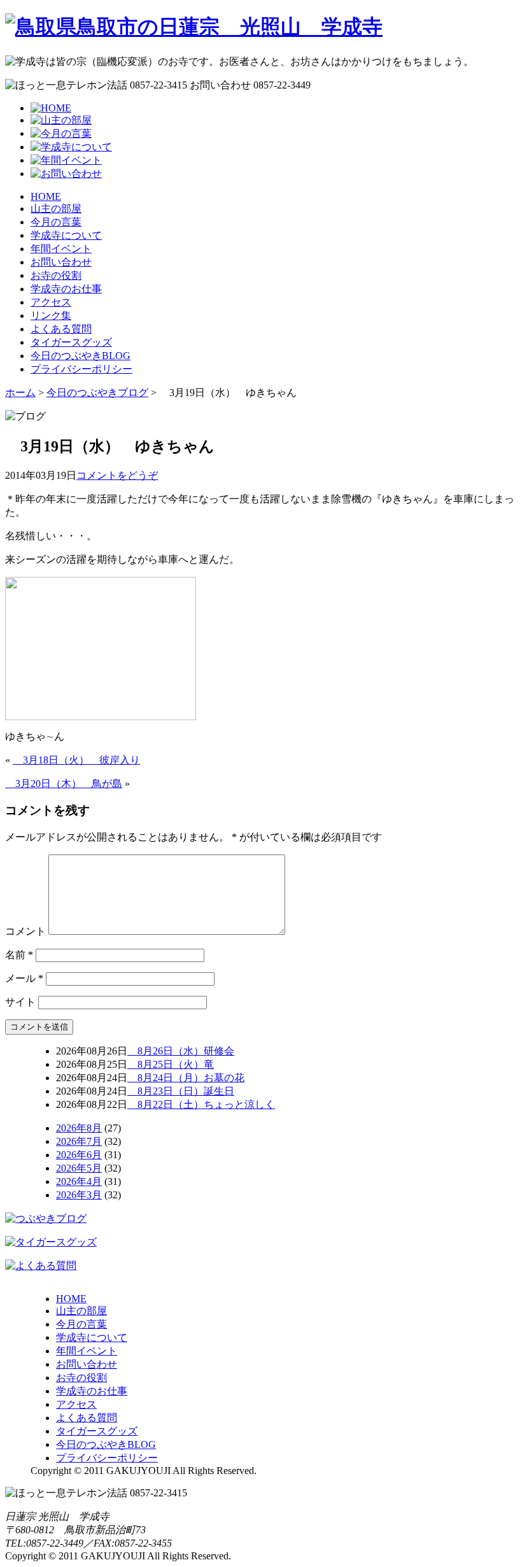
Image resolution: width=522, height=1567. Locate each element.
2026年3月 (79, 1194)
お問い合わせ (61, 262)
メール (24, 978)
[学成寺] (194, 26)
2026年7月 (79, 1141)
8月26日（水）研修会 (180, 1051)
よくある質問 (61, 328)
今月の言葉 (56, 221)
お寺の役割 (56, 275)
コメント (25, 931)
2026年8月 (79, 1128)
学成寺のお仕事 (66, 288)
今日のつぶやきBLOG (80, 355)
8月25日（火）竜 (170, 1064)
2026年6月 (79, 1154)
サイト (20, 1001)
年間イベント (61, 248)
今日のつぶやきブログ (97, 392)
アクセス (51, 302)
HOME (46, 196)
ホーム (20, 392)
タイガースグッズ (71, 342)
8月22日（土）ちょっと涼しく (201, 1104)
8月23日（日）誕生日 (180, 1091)
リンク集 (51, 315)
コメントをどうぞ (117, 475)
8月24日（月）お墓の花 (185, 1077)
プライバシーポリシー (81, 369)
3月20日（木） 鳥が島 (63, 783)
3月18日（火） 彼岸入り (76, 760)
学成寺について (66, 235)
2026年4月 (79, 1181)
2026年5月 (79, 1168)
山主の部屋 (56, 208)
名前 (19, 954)
